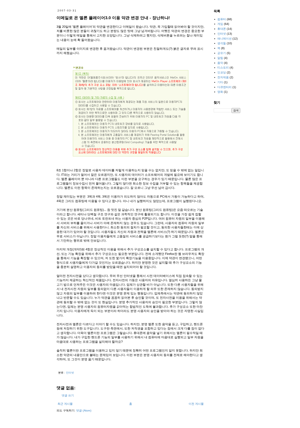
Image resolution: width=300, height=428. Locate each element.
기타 (220, 82)
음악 (220, 62)
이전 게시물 (196, 403)
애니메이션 (224, 38)
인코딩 (221, 72)
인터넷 (70, 372)
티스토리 (223, 67)
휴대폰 (221, 28)
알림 (220, 58)
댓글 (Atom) (83, 410)
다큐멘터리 (224, 87)
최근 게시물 (65, 403)
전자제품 (223, 77)
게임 (220, 23)
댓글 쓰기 (68, 395)
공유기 (221, 53)
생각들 (221, 43)
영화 (220, 91)
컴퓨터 (221, 19)
